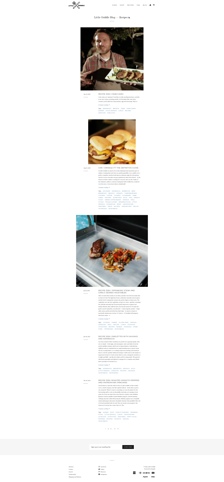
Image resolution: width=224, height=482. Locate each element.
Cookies (117, 195)
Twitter (102, 469)
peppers (101, 419)
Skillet (136, 206)
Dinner (101, 110)
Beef (133, 191)
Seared (119, 326)
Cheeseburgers (131, 193)
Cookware (126, 195)
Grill (133, 199)
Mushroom (110, 204)
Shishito (117, 419)
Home (114, 5)
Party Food (132, 416)
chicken (101, 195)
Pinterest (103, 472)
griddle (133, 322)
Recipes (130, 5)
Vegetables (113, 208)
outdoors (102, 326)
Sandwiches (127, 206)
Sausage (131, 370)
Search (71, 472)
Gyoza (101, 202)
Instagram (103, 474)
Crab (123, 108)
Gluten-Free (123, 322)
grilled (116, 324)
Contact (71, 469)
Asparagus (116, 191)
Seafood (102, 113)
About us (71, 467)
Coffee (109, 195)
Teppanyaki (108, 329)
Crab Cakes (131, 108)
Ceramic (119, 193)
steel (100, 329)
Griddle (126, 199)
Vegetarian (113, 373)
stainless (128, 326)
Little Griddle (111, 110)
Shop (122, 5)
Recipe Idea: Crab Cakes (110, 94)
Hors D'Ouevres (122, 412)
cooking (106, 322)
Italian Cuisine (111, 202)
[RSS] (129, 18)
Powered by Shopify (149, 469)
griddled (102, 324)
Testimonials (72, 474)
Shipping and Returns (75, 477)
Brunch (116, 108)
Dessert (108, 197)
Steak (135, 326)
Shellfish (111, 113)
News (119, 204)
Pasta (110, 206)
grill (110, 324)
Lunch (120, 110)
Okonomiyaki (128, 204)
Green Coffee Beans (113, 199)
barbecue (126, 191)
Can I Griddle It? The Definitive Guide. (118, 168)
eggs (125, 197)
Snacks (126, 419)
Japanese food (125, 202)
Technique (102, 208)
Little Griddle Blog (104, 17)
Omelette (115, 370)
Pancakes (102, 206)
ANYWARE (106, 191)
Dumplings (117, 197)
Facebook (103, 467)
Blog (145, 5)
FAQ (138, 5)
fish (130, 197)
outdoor (131, 324)
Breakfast (107, 108)
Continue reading (103, 105)
